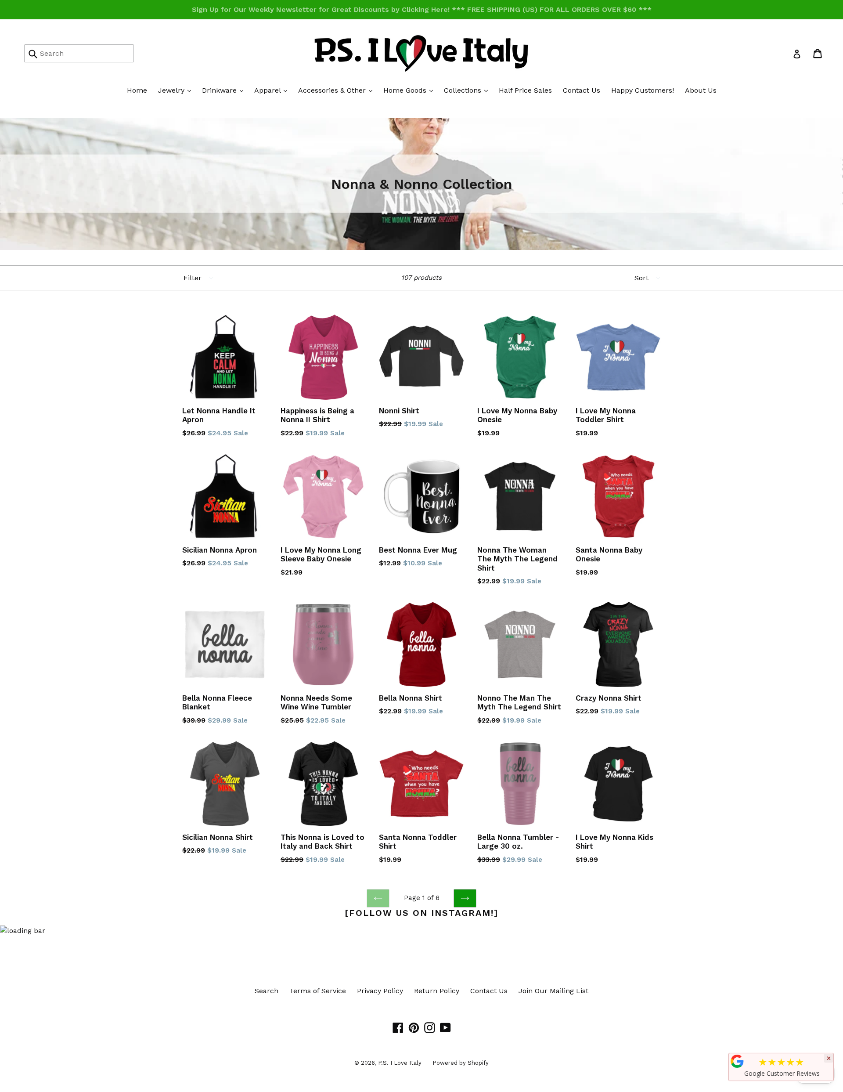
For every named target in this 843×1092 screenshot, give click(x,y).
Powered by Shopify (460, 1062)
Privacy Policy (380, 991)
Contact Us (581, 90)
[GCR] (737, 1061)
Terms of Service (317, 991)
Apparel (273, 90)
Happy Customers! (642, 90)
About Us (701, 90)
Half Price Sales (525, 90)
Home (137, 90)
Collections (468, 90)
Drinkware (225, 90)
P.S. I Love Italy (400, 1062)
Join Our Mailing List (553, 991)
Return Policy (436, 991)
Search (266, 991)
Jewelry (176, 90)
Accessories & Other (337, 90)
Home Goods (410, 90)
